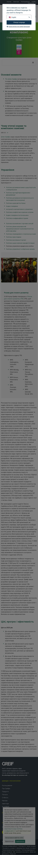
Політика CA (22, 846)
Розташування (25, 1)
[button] (33, 62)
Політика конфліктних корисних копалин (19, 212)
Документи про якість (22, 852)
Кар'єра (9, 1)
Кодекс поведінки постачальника (17, 215)
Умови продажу (31, 846)
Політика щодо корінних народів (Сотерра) (20, 243)
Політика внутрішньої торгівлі (16, 240)
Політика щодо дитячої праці (15, 203)
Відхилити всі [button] (9, 841)
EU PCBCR (5, 807)
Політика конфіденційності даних (17, 218)
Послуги (5, 794)
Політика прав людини (13, 237)
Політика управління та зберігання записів (20, 249)
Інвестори (16, 1)
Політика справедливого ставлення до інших (21, 234)
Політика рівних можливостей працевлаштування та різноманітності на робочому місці (20, 229)
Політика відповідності (28, 850)
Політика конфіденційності (10, 846)
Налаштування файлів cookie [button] (14, 837)
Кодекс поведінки (12, 206)
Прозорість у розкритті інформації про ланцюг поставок (19, 848)
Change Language (19, 22)
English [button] (14, 17)
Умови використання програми (11, 850)
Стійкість (5, 798)
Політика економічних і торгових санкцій (19, 223)
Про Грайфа (6, 788)
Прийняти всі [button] (20, 841)
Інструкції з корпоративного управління (19, 209)
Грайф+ (34, 1)
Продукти (5, 791)
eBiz (14, 852)
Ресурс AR (13, 854)
